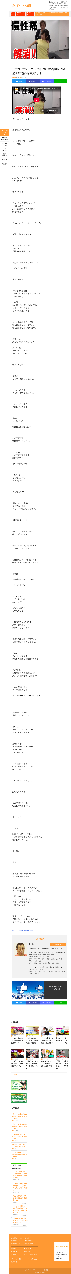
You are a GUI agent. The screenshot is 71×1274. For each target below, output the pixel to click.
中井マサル (14, 1251)
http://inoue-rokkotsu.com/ (23, 931)
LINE (60, 81)
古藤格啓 (13, 1254)
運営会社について (48, 1270)
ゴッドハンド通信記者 (31, 1254)
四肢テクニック (15, 1243)
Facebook (34, 81)
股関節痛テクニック (30, 1241)
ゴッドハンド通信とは (31, 1259)
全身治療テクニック (4, 144)
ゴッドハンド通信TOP (4, 132)
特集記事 (4, 159)
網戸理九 (27, 1251)
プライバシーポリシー (31, 1270)
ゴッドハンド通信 (21, 5)
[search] (65, 1075)
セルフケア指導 (4, 163)
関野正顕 (13, 1248)
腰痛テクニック (4, 154)
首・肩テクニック (30, 1238)
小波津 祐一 (28, 1248)
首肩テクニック (4, 149)
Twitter (20, 81)
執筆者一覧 (14, 1262)
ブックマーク (47, 81)
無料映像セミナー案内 (4, 138)
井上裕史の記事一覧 (58, 944)
